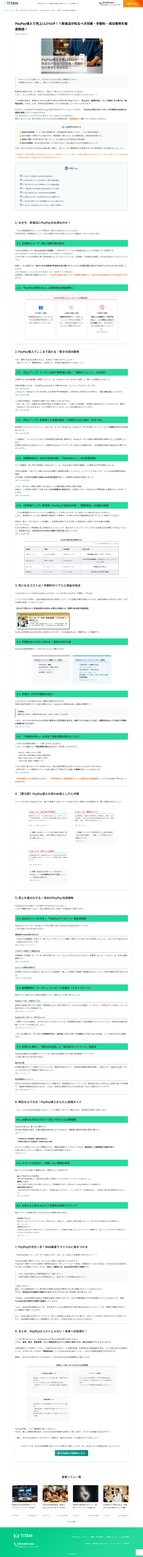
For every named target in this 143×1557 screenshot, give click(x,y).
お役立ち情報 (30, 1515)
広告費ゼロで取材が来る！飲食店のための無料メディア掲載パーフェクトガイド (115, 1506)
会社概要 (87, 1543)
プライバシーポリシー (115, 1543)
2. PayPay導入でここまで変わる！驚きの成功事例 (41, 180)
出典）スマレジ (20, 1133)
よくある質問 (71, 3)
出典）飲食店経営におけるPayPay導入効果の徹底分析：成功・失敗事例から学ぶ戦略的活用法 (44, 116)
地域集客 (66, 1515)
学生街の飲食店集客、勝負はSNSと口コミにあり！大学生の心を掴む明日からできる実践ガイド (55, 1506)
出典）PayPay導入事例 (22, 388)
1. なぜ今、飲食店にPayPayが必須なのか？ (38, 176)
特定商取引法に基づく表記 (99, 1543)
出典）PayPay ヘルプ (22, 1235)
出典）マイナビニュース (22, 1073)
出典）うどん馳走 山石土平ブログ (39, 825)
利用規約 (126, 1543)
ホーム (4, 10)
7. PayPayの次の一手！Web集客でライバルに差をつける (43, 201)
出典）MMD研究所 (102, 332)
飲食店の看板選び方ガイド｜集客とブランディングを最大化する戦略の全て (85, 1506)
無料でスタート (133, 3)
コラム (78, 3)
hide (75, 168)
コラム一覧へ (71, 1521)
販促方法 (35, 1515)
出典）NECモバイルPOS (22, 727)
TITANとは (41, 3)
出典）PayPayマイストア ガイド (25, 1011)
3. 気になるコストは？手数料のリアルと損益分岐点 (41, 184)
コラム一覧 (14, 10)
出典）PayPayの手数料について (47, 669)
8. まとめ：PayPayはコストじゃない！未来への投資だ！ (43, 205)
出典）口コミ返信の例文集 (23, 978)
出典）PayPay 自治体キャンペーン (25, 1090)
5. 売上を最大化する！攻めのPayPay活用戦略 (39, 193)
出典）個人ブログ (80, 825)
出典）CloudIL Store (35, 864)
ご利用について (62, 3)
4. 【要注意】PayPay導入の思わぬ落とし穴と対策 (41, 188)
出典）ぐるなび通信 (22, 1224)
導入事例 (55, 3)
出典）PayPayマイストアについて (88, 680)
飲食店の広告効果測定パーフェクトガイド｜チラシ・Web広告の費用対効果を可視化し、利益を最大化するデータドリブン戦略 (24, 1506)
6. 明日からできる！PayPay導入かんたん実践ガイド (41, 197)
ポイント (46, 3)
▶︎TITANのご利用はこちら (71, 1453)
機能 (51, 3)
